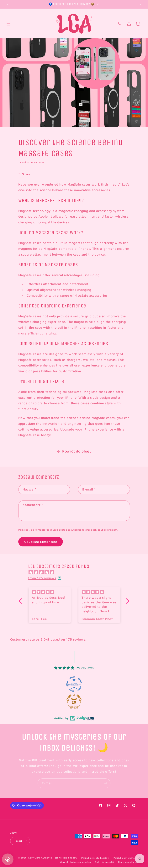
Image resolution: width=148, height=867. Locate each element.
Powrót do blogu (77, 451)
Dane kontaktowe (128, 862)
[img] (76, 572)
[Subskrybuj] (105, 783)
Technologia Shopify (65, 857)
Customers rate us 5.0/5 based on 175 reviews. (48, 639)
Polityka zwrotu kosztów (95, 858)
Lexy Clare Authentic (40, 857)
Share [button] (26, 174)
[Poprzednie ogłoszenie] (7, 4)
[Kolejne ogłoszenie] (140, 4)
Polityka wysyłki (104, 862)
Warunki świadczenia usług (75, 862)
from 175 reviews (42, 578)
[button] (8, 23)
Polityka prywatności (126, 858)
